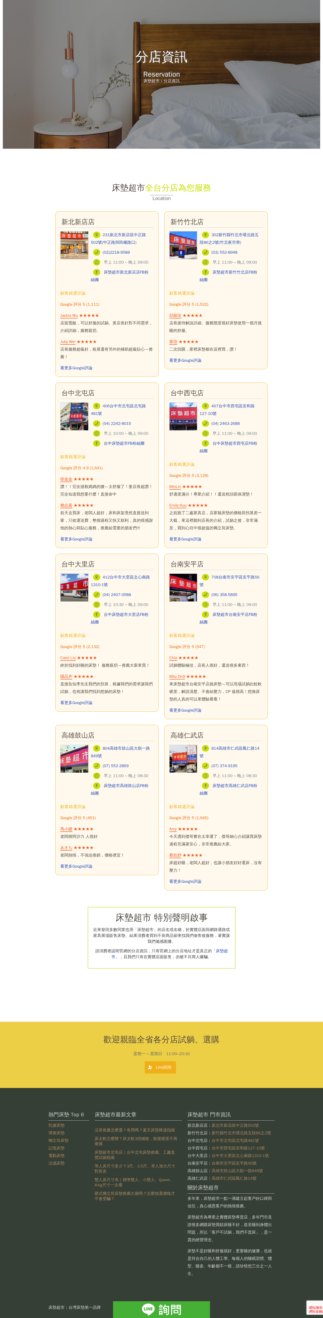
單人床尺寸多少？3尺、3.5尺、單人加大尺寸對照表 (135, 1169)
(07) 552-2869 (116, 765)
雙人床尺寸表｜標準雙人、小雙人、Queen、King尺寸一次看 (134, 1182)
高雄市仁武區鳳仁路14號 (234, 1178)
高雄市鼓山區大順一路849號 (237, 1170)
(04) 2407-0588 (117, 594)
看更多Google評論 (76, 367)
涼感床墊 (56, 1163)
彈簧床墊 (56, 1133)
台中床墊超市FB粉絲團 (124, 443)
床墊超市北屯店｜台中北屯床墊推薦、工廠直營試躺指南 (135, 1155)
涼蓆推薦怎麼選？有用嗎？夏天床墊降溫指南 (135, 1130)
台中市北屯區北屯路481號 (235, 1140)
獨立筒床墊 (58, 1140)
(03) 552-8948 (224, 252)
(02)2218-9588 (116, 252)
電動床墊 (56, 1155)
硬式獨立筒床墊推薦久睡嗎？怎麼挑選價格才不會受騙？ (135, 1196)
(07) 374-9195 (224, 765)
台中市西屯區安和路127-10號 (238, 1148)
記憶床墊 (56, 1148)
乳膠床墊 (56, 1125)
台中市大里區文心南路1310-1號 (240, 1155)
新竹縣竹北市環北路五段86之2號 (241, 1133)
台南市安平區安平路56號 (234, 1163)
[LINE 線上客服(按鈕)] (161, 1309)
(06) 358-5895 (224, 594)
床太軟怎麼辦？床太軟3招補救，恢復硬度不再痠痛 (136, 1141)
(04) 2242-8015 (117, 423)
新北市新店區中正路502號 (235, 1125)
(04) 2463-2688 (225, 423)
